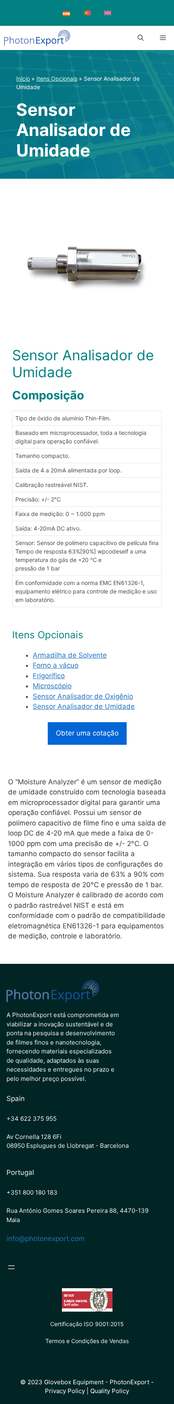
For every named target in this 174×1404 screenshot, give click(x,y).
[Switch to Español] (66, 13)
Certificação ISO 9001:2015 (87, 1323)
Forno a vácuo (56, 665)
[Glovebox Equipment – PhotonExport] (37, 38)
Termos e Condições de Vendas (87, 1340)
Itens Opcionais (56, 78)
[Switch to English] (107, 13)
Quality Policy (109, 1391)
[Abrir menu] (11, 1267)
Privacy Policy (65, 1391)
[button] (140, 38)
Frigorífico (49, 676)
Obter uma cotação (87, 733)
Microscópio (52, 686)
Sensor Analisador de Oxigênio (83, 696)
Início (23, 78)
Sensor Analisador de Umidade (84, 706)
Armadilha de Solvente (70, 655)
